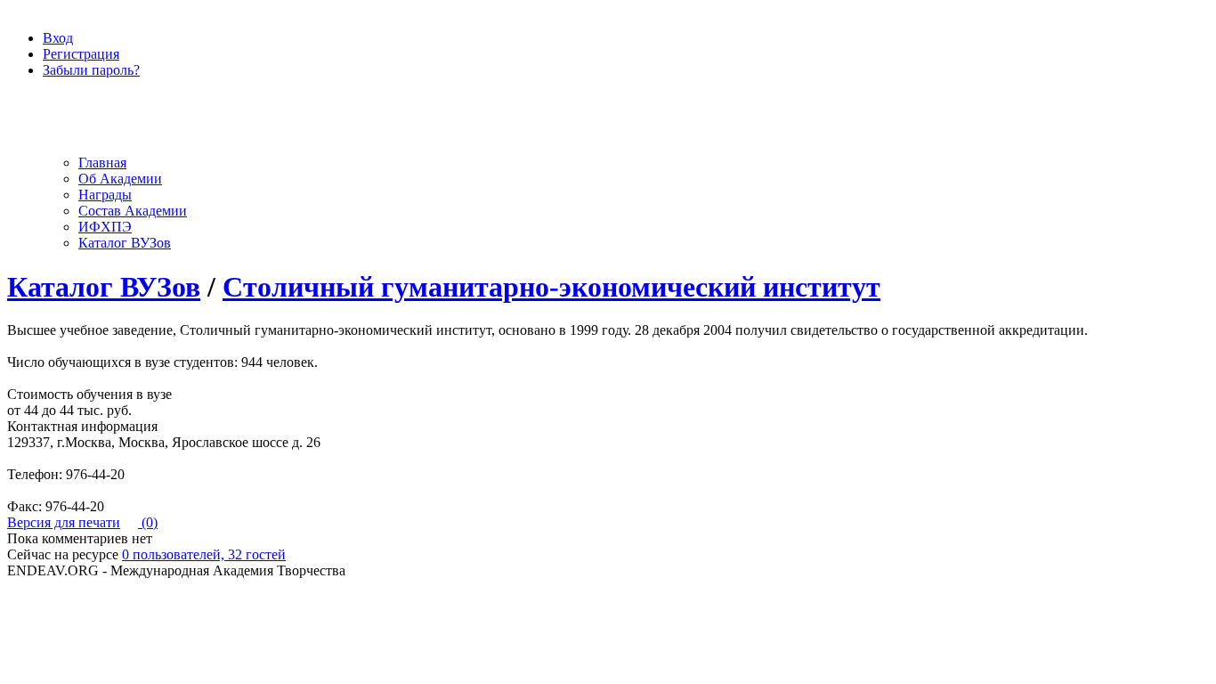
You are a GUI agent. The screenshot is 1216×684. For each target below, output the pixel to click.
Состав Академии (132, 210)
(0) (148, 522)
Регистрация (81, 53)
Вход (58, 37)
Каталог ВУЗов (124, 242)
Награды (105, 194)
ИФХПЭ (105, 226)
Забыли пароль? (91, 69)
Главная (102, 162)
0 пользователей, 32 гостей (204, 554)
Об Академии (120, 178)
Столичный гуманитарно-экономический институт (551, 287)
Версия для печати (63, 522)
